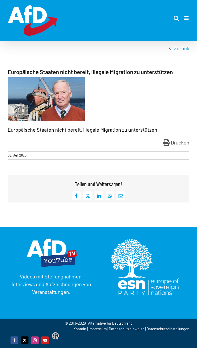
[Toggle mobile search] (176, 18)
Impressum (97, 328)
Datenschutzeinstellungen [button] (167, 328)
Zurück (181, 48)
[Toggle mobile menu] (186, 18)
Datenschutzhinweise (126, 328)
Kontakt (80, 328)
